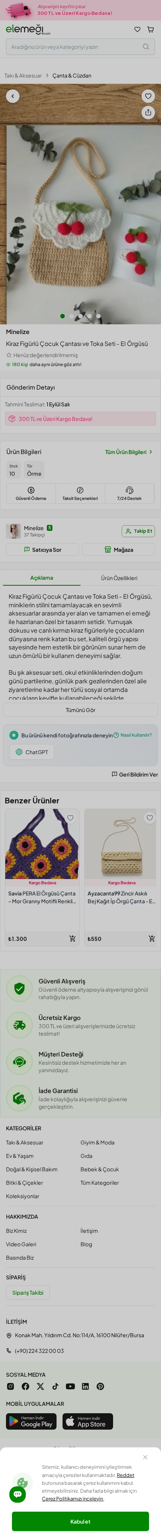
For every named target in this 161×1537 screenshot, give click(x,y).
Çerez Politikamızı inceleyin (73, 1499)
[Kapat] (145, 1458)
